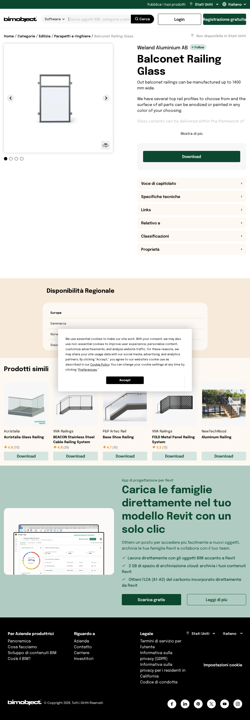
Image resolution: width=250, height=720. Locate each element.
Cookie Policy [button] (99, 364)
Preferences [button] (87, 369)
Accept (125, 380)
